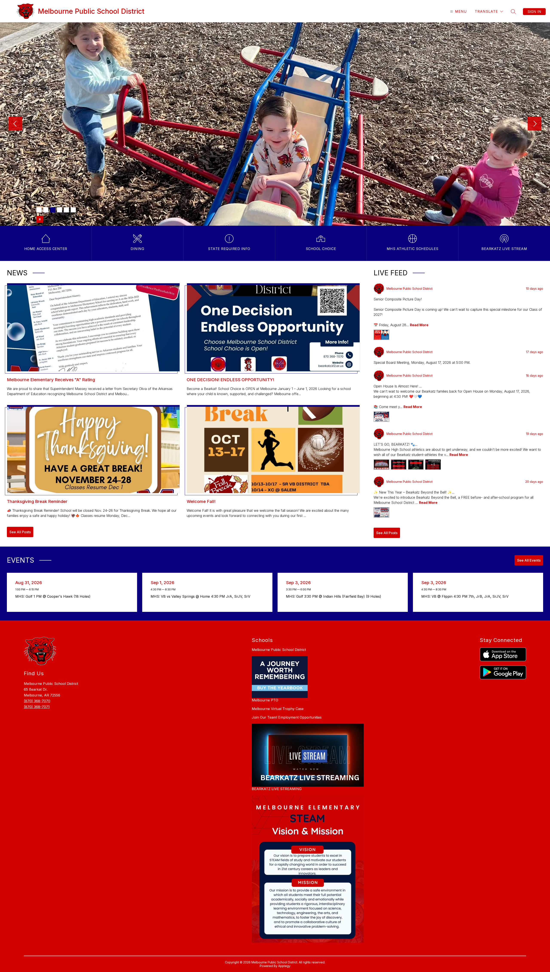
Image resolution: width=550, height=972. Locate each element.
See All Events (529, 560)
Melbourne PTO (265, 700)
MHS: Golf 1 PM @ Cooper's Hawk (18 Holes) (54, 596)
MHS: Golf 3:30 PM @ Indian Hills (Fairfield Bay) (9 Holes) (334, 596)
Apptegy (284, 966)
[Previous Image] (15, 124)
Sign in (534, 11)
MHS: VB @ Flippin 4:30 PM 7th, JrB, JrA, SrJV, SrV (466, 596)
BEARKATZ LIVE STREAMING (277, 789)
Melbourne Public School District (279, 649)
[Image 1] (38, 209)
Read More (419, 325)
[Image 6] (73, 209)
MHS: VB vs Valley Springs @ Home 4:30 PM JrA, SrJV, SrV (201, 596)
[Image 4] (59, 209)
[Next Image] (534, 124)
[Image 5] (66, 209)
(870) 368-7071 (37, 707)
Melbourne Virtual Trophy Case (278, 709)
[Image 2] (45, 209)
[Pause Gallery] (39, 219)
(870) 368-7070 (37, 701)
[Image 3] (52, 209)
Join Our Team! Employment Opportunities (287, 717)
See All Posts (20, 532)
